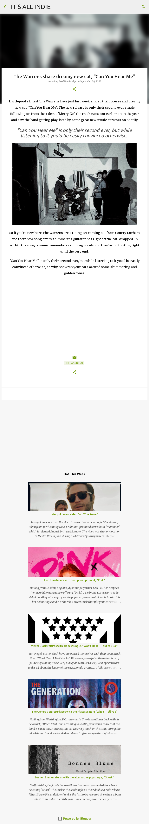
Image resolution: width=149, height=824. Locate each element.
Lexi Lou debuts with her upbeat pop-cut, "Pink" (74, 580)
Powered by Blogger (76, 818)
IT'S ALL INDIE (31, 6)
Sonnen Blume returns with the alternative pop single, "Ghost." (74, 777)
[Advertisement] (74, 433)
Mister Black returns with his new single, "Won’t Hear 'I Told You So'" (74, 645)
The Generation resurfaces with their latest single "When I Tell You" (74, 711)
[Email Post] (74, 358)
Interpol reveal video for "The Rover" (74, 514)
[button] (74, 89)
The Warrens (74, 363)
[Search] (143, 6)
